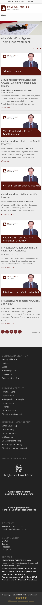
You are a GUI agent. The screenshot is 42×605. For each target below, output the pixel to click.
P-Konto (5, 407)
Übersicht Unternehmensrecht (15, 448)
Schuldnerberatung (7, 92)
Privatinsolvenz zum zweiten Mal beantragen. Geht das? (19, 249)
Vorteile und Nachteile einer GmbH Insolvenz (20, 142)
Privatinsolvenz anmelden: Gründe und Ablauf (20, 302)
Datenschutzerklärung (11, 378)
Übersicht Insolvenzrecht (12, 414)
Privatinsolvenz (8, 392)
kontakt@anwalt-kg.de (17, 529)
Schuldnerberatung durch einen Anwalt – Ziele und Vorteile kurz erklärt (19, 82)
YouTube (6, 541)
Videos (3, 15)
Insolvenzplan (8, 403)
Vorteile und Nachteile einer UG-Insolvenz (19, 196)
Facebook (6, 547)
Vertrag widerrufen (10, 359)
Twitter (5, 544)
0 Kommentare (15, 90)
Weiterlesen (6, 107)
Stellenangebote (9, 370)
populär (32, 49)
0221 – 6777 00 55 (16, 526)
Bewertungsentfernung (12, 444)
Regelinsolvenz (8, 395)
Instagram (6, 549)
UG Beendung (8, 437)
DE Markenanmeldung (11, 441)
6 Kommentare (15, 308)
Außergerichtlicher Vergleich (14, 399)
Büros (4, 367)
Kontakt (5, 363)
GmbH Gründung (9, 426)
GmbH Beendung (9, 433)
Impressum (7, 374)
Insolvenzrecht (27, 90)
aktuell (39, 49)
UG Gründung (8, 429)
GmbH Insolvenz (9, 410)
